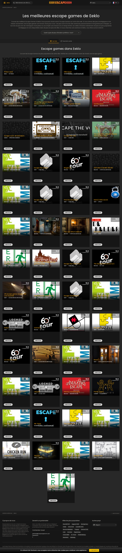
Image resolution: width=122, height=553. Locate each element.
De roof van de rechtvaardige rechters (15, 263)
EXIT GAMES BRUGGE (15, 169)
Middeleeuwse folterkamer (44, 296)
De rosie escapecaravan (43, 136)
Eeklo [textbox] (93, 3)
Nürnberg (72, 537)
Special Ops (98, 456)
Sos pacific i (8, 200)
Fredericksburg (81, 534)
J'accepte (94, 550)
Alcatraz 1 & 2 (99, 424)
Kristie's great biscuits (72, 104)
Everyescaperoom (7, 7)
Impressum (35, 535)
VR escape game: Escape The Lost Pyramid (15, 295)
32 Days (37, 232)
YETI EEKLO (11, 74)
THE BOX (41, 457)
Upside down (98, 104)
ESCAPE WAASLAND (49, 74)
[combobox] (100, 2)
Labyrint (37, 392)
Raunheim (65, 537)
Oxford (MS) (66, 534)
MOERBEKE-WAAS (38, 74)
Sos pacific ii (8, 232)
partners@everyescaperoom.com (41, 533)
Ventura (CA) (84, 529)
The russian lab (69, 424)
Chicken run (8, 456)
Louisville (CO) (79, 526)
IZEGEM (36, 265)
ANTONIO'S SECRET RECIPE (103, 168)
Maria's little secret (101, 200)
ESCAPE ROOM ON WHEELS (47, 137)
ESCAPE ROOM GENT (73, 105)
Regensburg (77, 532)
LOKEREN (96, 393)
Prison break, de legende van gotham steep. (45, 263)
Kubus (6, 328)
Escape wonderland (71, 296)
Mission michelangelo (72, 392)
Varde (64, 526)
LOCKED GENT (12, 329)
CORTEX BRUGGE (104, 137)
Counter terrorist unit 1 (12, 168)
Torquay (77, 529)
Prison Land (8, 72)
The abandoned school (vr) (104, 264)
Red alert (37, 360)
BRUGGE (96, 105)
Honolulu (69, 532)
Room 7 (97, 360)
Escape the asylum (41, 168)
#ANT (99, 233)
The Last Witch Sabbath (73, 232)
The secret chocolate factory (105, 72)
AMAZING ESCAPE (104, 105)
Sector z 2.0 (8, 104)
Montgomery (84, 524)
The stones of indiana (72, 456)
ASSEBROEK (37, 137)
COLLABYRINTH (103, 393)
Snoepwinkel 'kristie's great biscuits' (59, 487)
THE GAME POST (43, 265)
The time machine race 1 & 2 (14, 392)
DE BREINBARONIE (74, 329)
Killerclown (68, 72)
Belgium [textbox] (98, 525)
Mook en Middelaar (68, 529)
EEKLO (5, 74)
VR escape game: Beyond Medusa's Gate (43, 103)
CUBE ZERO (71, 137)
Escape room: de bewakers (14, 136)
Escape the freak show (72, 264)
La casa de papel (10, 360)
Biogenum (67, 168)
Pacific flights (99, 392)
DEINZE (5, 137)
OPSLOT (100, 201)
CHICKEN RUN (12, 457)
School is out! (69, 328)
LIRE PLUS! (8, 84)
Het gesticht (98, 328)
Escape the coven (40, 200)
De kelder (97, 232)
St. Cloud (73, 534)
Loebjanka (38, 72)
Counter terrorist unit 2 (72, 360)
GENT (95, 74)
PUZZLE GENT (101, 74)
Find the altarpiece (71, 200)
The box (37, 456)
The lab (7, 424)
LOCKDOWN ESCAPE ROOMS (15, 105)
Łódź (64, 532)
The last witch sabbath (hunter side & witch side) (105, 135)
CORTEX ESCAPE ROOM (105, 169)
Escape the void (70, 136)
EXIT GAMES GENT (102, 297)
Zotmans (37, 328)
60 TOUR (72, 169)
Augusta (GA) (75, 524)
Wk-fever (37, 424)
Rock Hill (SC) (66, 524)
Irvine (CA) (71, 526)
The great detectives (101, 296)
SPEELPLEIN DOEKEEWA (14, 137)
